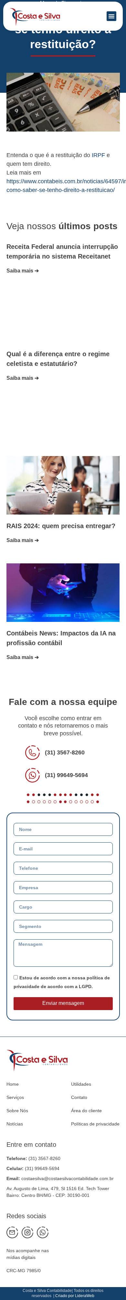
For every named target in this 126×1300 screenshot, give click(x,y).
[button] (111, 16)
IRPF (98, 155)
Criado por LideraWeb (74, 1296)
